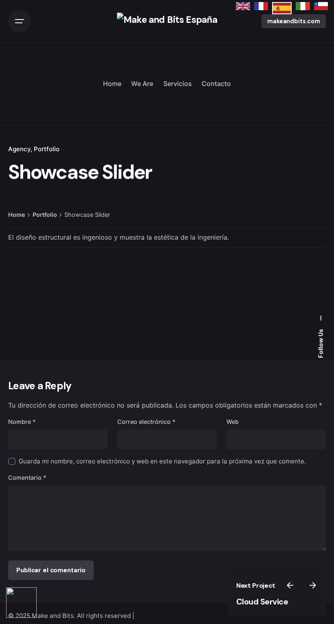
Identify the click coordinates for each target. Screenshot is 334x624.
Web (232, 421)
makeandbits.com (293, 21)
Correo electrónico (146, 421)
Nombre (22, 421)
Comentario (27, 477)
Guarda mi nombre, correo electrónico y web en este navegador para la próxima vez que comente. (162, 461)
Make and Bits (53, 616)
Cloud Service (262, 601)
